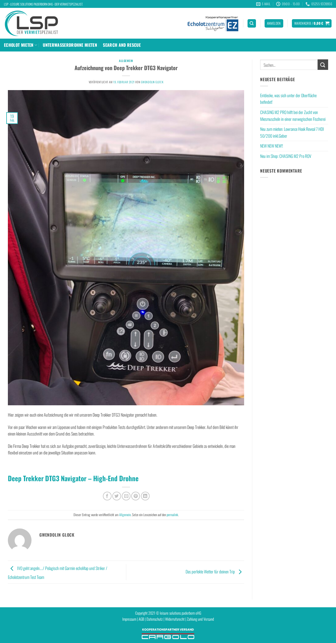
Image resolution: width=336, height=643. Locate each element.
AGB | (142, 619)
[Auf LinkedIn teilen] (145, 496)
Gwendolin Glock (152, 82)
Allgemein (126, 61)
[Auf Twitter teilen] (116, 496)
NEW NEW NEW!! (271, 146)
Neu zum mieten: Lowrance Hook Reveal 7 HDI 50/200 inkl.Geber (292, 132)
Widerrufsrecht (175, 619)
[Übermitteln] (323, 64)
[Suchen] (252, 23)
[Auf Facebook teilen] (107, 496)
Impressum (129, 619)
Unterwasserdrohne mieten (70, 45)
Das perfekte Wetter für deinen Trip (211, 571)
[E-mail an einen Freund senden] (126, 496)
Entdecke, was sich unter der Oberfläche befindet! (288, 98)
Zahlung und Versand (200, 619)
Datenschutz (154, 619)
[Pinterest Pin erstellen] (135, 496)
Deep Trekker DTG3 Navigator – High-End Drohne (73, 478)
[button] (274, 23)
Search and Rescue (121, 45)
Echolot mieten (18, 45)
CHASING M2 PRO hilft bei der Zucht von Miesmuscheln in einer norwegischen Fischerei (293, 115)
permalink (172, 514)
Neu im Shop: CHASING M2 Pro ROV (285, 156)
